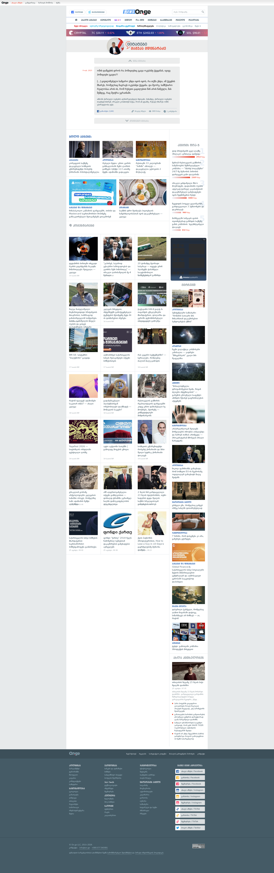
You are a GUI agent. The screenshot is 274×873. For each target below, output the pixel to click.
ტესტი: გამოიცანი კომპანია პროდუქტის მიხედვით (188, 637)
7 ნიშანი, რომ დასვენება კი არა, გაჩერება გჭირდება (188, 526)
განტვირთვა (30, 3)
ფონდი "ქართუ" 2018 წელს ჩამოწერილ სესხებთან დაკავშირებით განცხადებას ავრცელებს (118, 531)
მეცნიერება (109, 791)
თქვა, (132, 102)
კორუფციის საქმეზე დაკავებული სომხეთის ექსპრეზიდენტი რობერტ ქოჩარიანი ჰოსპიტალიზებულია (85, 157)
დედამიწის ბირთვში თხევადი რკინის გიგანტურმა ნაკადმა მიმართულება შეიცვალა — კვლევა (83, 257)
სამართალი (74, 807)
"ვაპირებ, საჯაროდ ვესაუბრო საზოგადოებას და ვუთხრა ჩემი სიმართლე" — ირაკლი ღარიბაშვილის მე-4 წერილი (118, 257)
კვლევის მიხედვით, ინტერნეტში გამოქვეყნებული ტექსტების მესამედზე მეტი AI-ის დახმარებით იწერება (118, 303)
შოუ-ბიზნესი (109, 802)
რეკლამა (194, 20)
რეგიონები (73, 804)
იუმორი (143, 801)
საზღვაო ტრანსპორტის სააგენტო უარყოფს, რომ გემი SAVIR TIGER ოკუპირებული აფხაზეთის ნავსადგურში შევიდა (188, 727)
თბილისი (73, 801)
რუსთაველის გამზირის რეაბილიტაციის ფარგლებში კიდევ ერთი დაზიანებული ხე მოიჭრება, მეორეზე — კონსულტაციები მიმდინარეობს (152, 394)
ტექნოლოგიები (110, 785)
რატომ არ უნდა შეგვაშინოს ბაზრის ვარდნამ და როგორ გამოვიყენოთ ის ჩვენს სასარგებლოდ (189, 736)
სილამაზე (144, 785)
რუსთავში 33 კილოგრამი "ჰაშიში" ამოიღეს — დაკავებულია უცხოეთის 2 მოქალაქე (152, 157)
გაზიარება (107, 111)
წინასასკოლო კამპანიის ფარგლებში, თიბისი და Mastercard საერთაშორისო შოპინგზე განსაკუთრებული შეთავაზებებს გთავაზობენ (94, 198)
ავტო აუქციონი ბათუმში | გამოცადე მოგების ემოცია (118, 440)
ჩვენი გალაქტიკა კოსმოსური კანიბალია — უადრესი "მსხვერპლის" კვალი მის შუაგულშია (188, 343)
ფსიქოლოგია (145, 769)
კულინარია (144, 795)
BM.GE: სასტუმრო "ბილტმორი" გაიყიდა (83, 348)
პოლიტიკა (161, 26)
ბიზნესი (107, 772)
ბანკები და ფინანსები (113, 769)
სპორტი (108, 806)
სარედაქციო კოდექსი (157, 754)
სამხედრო (73, 784)
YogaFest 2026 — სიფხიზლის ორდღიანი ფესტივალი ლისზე (83, 440)
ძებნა (58, 3)
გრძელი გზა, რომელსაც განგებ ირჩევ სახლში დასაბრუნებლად (188, 496)
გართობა (144, 798)
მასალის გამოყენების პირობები (182, 754)
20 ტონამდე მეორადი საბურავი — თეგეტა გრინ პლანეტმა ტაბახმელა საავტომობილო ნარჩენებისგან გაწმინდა (152, 257)
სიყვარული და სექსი (148, 807)
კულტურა (109, 795)
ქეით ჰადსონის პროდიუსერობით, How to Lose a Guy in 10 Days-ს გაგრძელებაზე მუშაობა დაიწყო (152, 531)
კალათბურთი (110, 815)
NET (117, 20)
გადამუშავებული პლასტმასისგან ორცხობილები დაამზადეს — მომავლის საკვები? (118, 394)
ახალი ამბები (16, 3)
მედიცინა (143, 772)
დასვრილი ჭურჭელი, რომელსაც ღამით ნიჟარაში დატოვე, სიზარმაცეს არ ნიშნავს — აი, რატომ (188, 603)
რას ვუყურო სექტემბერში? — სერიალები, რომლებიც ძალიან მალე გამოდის (152, 348)
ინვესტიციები (97, 12)
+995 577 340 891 (100, 848)
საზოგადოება (174, 26)
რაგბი (106, 812)
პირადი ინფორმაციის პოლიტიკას (149, 853)
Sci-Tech (109, 782)
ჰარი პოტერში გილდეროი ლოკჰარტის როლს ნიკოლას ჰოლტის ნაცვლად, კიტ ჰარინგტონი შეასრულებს (189, 707)
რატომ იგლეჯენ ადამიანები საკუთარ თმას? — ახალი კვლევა (83, 394)
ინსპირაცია (144, 810)
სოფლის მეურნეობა (112, 778)
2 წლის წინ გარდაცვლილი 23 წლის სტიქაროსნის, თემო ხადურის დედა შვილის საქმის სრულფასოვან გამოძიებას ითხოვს (152, 486)
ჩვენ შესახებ (131, 754)
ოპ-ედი (140, 20)
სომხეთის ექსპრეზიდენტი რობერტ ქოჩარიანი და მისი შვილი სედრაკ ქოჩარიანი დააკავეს (152, 440)
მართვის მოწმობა (45, 3)
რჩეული (180, 20)
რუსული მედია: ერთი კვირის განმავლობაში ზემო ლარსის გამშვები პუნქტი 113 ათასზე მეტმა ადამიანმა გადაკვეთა (119, 157)
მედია (71, 814)
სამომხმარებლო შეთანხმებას (119, 853)
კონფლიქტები (75, 781)
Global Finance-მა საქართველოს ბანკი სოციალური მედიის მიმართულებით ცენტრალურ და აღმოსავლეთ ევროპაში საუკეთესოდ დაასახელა (188, 563)
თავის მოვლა (145, 778)
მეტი (197, 26)
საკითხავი (166, 20)
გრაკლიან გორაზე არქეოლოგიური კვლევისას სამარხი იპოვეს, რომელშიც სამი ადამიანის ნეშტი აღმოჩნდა (83, 486)
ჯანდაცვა (73, 798)
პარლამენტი (74, 769)
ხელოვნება (109, 799)
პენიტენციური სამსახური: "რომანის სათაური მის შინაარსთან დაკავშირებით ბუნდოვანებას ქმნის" (188, 306)
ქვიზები (152, 20)
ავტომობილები (146, 791)
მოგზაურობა (145, 788)
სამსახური (144, 804)
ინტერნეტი (108, 788)
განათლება (73, 795)
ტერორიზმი (74, 772)
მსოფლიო (73, 775)
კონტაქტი (201, 754)
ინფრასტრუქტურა (76, 810)
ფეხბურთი (108, 809)
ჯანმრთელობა (148, 765)
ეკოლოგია (73, 791)
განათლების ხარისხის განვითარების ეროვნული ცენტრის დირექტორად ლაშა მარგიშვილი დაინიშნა (189, 717)
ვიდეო (128, 20)
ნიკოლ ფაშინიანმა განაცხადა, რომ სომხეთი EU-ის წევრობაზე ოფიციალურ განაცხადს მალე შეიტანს (188, 462)
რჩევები (143, 814)
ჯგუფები (78, 12)
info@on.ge (84, 848)
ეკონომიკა (188, 26)
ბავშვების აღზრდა (147, 775)
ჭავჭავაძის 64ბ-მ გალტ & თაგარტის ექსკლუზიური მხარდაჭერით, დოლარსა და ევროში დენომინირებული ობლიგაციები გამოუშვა (152, 303)
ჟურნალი (105, 20)
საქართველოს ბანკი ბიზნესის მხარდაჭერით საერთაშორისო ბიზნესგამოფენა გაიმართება (83, 531)
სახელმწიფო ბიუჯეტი (113, 775)
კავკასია (72, 778)
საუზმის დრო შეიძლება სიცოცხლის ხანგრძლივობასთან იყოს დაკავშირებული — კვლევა (144, 198)
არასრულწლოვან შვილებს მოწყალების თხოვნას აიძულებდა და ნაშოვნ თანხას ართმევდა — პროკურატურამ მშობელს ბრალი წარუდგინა (188, 423)
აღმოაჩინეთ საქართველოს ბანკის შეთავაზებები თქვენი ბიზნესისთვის (118, 348)
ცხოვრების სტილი (150, 782)
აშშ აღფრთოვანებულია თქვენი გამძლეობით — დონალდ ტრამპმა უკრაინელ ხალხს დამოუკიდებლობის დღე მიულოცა (118, 486)
